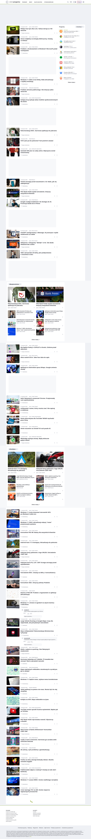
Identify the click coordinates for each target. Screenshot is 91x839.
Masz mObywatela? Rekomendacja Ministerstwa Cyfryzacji (37, 632)
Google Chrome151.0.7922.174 (71, 36)
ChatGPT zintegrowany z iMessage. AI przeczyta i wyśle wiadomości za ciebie (39, 233)
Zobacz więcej (35, 339)
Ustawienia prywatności (67, 827)
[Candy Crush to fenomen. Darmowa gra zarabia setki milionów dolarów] (13, 741)
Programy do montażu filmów (11, 815)
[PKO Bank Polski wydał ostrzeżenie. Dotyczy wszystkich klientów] (13, 193)
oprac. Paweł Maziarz (33, 199)
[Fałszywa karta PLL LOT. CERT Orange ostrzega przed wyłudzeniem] (13, 564)
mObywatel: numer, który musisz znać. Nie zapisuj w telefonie (53, 320)
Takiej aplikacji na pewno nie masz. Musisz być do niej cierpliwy (38, 690)
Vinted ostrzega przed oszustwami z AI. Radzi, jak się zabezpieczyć (38, 182)
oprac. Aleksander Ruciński (22, 479)
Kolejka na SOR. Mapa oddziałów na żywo (34, 699)
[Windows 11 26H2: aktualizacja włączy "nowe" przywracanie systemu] (12, 331)
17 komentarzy (25, 794)
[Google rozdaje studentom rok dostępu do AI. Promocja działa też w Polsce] (13, 203)
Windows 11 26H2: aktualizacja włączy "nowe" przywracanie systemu (26, 329)
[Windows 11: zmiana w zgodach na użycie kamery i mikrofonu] (13, 604)
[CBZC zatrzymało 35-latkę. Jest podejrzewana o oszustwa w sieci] (13, 254)
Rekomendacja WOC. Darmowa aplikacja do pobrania (38, 131)
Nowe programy (8, 821)
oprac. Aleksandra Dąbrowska (35, 148)
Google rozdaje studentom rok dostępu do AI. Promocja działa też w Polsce (36, 202)
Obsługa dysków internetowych (70, 73)
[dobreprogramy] (15, 2)
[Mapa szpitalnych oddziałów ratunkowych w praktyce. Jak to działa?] (13, 670)
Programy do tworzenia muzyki (11, 813)
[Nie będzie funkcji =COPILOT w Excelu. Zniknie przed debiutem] (13, 348)
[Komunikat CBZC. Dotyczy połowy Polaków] (13, 584)
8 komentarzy (25, 607)
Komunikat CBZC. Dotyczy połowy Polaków (35, 582)
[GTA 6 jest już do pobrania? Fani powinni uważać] (13, 142)
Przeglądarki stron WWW (69, 37)
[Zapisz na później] (54, 33)
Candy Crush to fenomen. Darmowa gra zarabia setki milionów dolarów (38, 740)
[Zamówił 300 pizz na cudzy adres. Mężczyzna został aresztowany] (13, 152)
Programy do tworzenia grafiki (11, 820)
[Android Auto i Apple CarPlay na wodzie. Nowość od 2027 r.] (40, 496)
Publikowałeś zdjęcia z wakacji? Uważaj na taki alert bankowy (38, 770)
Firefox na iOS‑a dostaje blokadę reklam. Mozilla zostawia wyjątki (37, 760)
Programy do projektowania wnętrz (12, 814)
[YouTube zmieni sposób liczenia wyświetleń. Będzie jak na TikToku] (13, 711)
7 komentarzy (25, 53)
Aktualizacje (79, 26)
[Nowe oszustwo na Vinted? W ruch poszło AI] (13, 430)
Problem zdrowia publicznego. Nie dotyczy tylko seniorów (36, 90)
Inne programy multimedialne (70, 58)
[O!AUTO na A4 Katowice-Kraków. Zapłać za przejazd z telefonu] (12, 496)
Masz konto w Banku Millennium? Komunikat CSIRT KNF (36, 730)
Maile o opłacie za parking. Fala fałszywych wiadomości (52, 476)
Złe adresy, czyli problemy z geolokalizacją (23, 485)
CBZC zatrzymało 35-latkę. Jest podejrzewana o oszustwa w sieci (25, 311)
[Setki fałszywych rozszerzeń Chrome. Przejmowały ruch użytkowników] (12, 323)
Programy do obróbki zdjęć (10, 811)
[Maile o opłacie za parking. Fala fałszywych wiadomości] (40, 479)
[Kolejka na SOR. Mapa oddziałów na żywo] (13, 701)
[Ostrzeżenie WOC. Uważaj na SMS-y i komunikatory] (13, 574)
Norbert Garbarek (32, 687)
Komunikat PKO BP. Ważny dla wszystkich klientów (37, 532)
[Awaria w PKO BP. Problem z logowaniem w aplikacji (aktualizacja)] (13, 594)
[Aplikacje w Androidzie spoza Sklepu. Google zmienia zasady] (40, 314)
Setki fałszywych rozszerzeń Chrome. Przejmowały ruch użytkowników (26, 320)
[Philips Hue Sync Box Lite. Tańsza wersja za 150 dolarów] (13, 30)
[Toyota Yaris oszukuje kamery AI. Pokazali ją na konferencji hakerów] (40, 488)
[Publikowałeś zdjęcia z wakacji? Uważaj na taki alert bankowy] (13, 771)
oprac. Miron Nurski (33, 230)
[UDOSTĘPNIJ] (57, 33)
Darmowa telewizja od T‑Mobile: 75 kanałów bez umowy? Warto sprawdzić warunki (36, 660)
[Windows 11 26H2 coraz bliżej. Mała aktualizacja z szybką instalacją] (13, 81)
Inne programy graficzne (69, 52)
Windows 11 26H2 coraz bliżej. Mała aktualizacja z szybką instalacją (36, 80)
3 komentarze (25, 84)
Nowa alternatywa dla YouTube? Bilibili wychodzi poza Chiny (37, 419)
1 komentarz (24, 206)
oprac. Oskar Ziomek (33, 26)
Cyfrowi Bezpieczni (48, 2)
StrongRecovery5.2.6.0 (69, 41)
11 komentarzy (25, 724)
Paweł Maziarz (32, 138)
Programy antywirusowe (69, 32)
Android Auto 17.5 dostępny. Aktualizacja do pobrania (17, 469)
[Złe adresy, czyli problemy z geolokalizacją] (12, 488)
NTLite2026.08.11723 (69, 67)
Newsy (30, 2)
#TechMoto (12, 449)
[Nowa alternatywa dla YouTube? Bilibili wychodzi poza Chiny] (13, 420)
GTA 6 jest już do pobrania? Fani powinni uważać (36, 141)
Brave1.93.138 (67, 77)
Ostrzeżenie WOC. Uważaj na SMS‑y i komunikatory (37, 572)
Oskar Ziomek (32, 590)
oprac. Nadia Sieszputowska (35, 97)
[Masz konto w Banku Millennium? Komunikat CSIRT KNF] (13, 731)
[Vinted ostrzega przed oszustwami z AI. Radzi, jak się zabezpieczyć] (13, 183)
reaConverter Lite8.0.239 (70, 51)
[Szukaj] (68, 2)
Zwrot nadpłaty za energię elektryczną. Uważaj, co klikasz (36, 39)
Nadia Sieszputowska (33, 667)
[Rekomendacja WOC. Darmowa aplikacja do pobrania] (13, 132)
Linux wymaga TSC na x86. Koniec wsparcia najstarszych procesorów (35, 790)
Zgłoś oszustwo (38, 2)
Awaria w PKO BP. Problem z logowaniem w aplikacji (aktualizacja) (38, 593)
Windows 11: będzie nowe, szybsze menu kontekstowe (39, 679)
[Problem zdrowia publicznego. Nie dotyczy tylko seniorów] (13, 91)
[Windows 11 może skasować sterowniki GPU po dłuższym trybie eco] (13, 513)
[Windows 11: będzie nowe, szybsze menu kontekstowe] (13, 680)
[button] (83, 2)
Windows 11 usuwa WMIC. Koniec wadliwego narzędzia (39, 780)
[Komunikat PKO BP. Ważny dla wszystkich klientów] (13, 533)
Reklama (41, 827)
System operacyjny (36, 815)
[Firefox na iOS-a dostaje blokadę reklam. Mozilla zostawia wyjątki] (13, 761)
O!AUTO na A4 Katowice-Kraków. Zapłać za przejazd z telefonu (25, 494)
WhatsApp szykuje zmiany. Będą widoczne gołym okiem (34, 439)
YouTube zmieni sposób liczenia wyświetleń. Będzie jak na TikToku (39, 710)
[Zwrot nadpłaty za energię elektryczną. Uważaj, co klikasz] (13, 40)
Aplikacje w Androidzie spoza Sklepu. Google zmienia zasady (54, 311)
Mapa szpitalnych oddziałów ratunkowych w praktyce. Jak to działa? (39, 670)
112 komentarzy (25, 635)
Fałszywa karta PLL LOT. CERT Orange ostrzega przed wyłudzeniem (38, 563)
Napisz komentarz (25, 33)
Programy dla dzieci (9, 818)
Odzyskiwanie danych (68, 42)
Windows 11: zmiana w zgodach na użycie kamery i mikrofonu (37, 603)
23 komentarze (25, 587)
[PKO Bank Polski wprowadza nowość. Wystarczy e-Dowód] (13, 721)
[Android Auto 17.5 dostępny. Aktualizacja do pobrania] (21, 459)
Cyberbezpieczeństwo (36, 814)
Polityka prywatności (56, 827)
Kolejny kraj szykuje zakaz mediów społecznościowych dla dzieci (39, 100)
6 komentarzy (25, 257)
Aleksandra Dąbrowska (34, 87)
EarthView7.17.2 (68, 46)
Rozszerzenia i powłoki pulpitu (70, 47)
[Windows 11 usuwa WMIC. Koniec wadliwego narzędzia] (13, 781)
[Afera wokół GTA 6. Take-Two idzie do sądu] (13, 358)
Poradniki (34, 811)
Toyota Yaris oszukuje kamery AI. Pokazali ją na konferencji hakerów (53, 485)
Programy (24, 2)
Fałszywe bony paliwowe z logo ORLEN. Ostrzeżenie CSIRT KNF (52, 329)
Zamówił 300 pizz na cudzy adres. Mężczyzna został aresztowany (37, 151)
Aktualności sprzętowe (37, 813)
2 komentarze (25, 104)
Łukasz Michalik (20, 487)
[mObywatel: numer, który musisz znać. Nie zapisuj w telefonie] (40, 323)
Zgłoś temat (47, 827)
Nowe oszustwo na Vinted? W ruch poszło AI (35, 428)
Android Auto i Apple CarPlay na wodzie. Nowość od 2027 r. (53, 494)
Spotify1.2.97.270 (68, 56)
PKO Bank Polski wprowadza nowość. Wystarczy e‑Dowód (36, 720)
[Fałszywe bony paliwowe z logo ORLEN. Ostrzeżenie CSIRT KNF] (40, 331)
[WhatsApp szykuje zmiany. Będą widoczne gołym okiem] (13, 440)
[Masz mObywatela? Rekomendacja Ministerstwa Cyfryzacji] (13, 632)
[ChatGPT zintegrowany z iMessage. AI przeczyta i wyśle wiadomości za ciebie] (13, 234)
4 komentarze (25, 402)
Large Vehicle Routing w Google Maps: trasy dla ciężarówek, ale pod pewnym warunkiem (25, 476)
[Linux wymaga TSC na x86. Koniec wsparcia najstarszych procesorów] (13, 791)
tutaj (30, 836)
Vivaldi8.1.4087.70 (68, 62)
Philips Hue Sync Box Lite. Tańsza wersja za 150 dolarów (36, 29)
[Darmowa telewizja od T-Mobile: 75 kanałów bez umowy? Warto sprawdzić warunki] (13, 660)
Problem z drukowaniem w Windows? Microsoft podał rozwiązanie (38, 49)
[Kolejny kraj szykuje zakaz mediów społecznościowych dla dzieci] (13, 101)
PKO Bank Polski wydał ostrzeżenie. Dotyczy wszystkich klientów (35, 192)
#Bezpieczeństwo (14, 284)
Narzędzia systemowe (68, 68)
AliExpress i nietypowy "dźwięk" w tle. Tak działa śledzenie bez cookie (37, 243)
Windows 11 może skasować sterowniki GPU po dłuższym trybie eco (35, 513)
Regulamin (35, 827)
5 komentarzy (25, 516)
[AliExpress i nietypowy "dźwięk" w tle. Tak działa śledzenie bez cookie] (13, 244)
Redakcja (30, 827)
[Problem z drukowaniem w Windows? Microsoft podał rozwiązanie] (13, 50)
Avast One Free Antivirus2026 (71, 31)
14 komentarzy (25, 683)
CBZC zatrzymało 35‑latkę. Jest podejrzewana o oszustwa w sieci (35, 253)
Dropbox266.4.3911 (68, 72)
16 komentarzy (25, 412)
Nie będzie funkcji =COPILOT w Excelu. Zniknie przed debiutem (38, 348)
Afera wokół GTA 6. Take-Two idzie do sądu (34, 357)
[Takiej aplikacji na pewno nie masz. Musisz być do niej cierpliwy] (13, 691)
